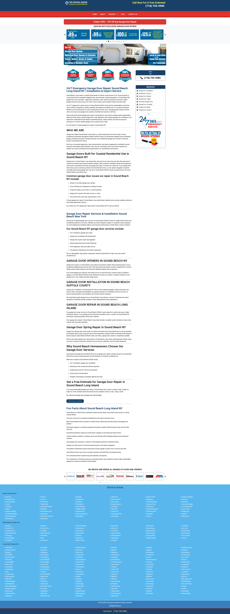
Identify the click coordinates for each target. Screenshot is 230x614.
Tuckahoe (44, 540)
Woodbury (79, 596)
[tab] (150, 72)
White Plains (80, 540)
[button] (65, 34)
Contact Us (132, 14)
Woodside (44, 518)
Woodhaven (9, 518)
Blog (123, 14)
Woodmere (115, 596)
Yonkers (114, 540)
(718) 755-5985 (154, 5)
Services (112, 14)
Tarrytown (9, 540)
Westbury (9, 596)
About (102, 14)
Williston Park (45, 596)
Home (95, 14)
